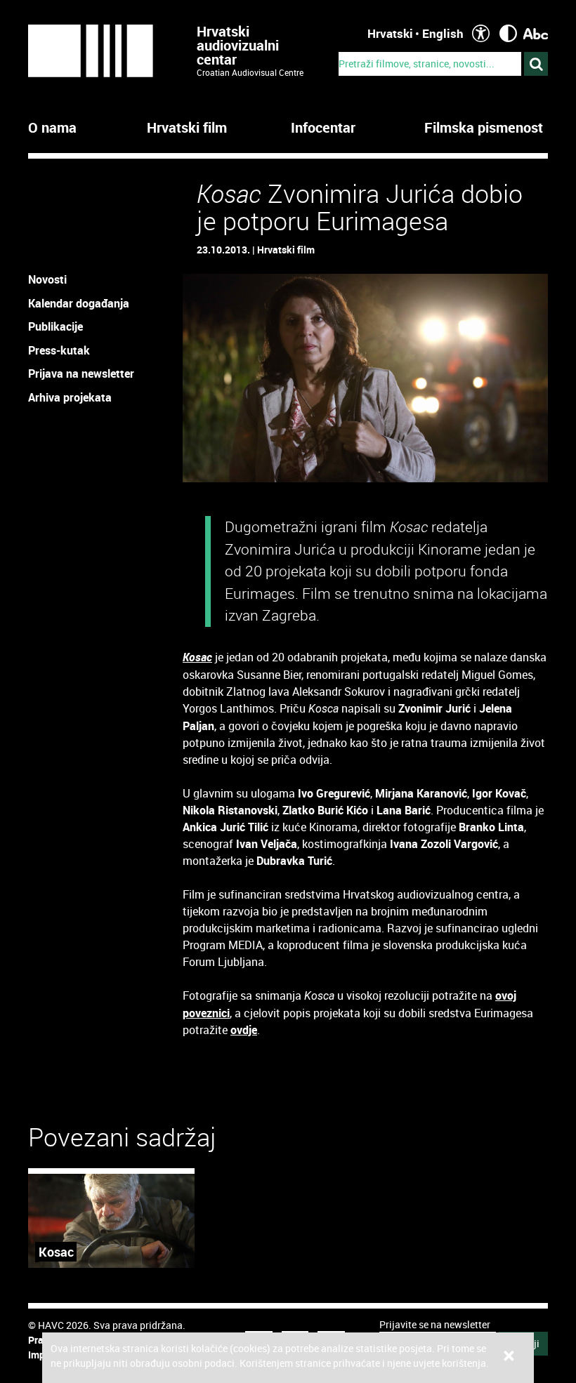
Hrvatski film (187, 128)
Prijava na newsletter (81, 373)
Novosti (47, 279)
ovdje (243, 1030)
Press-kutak (59, 350)
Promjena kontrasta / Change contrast (508, 33)
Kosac (197, 657)
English (443, 33)
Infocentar (323, 128)
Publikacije (55, 326)
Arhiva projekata (70, 397)
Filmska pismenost (483, 128)
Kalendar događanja (78, 303)
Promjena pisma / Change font (535, 33)
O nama (52, 128)
